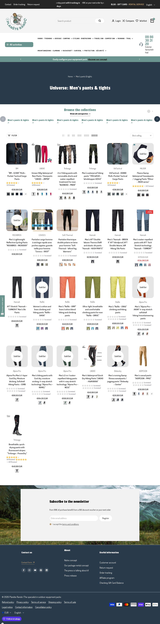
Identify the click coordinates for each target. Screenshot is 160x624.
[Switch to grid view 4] (79, 132)
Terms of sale (70, 601)
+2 (25, 191)
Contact (8, 3)
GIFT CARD (122, 3)
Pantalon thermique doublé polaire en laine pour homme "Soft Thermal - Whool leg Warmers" (67, 242)
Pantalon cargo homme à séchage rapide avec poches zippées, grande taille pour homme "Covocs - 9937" (42, 242)
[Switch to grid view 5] (87, 132)
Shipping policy (55, 601)
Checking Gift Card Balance (112, 582)
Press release (70, 575)
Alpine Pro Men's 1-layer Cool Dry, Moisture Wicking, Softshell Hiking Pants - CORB (16, 376)
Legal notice (7, 607)
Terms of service (38, 601)
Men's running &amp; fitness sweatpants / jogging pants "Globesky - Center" (117, 376)
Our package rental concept (76, 565)
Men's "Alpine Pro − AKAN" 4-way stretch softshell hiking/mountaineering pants (143, 309)
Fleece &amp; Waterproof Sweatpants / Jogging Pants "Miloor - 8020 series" (143, 174)
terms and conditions (70, 521)
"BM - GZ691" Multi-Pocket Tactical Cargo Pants (17, 172)
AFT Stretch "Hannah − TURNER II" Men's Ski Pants (17, 306)
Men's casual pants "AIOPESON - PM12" (143, 374)
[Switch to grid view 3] (74, 132)
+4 (126, 191)
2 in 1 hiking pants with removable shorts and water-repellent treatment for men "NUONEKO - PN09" (67, 175)
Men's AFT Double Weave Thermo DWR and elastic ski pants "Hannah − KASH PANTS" (92, 241)
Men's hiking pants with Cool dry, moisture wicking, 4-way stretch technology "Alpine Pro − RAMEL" (42, 378)
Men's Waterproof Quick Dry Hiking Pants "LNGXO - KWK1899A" (92, 375)
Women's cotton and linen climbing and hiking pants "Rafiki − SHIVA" (42, 308)
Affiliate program (107, 577)
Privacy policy (22, 601)
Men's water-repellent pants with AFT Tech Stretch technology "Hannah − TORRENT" (143, 241)
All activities (16, 41)
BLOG (113, 3)
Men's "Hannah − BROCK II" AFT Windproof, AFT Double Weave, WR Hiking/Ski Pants (118, 241)
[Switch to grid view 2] (68, 132)
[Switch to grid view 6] (94, 132)
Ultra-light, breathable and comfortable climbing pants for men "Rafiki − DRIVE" (92, 308)
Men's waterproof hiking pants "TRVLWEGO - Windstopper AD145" (92, 172)
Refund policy (8, 601)
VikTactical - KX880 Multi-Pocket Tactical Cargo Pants (117, 172)
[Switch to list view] (64, 132)
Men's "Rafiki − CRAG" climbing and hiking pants (118, 306)
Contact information (24, 607)
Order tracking (19, 3)
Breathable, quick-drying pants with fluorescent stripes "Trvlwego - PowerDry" (17, 445)
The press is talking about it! (76, 570)
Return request (34, 3)
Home (70, 73)
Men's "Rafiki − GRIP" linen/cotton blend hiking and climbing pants (67, 308)
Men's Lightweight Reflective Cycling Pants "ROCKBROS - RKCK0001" (17, 239)
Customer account (108, 562)
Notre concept (70, 560)
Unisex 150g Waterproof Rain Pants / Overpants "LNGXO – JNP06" (42, 172)
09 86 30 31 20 (149, 37)
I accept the (66, 521)
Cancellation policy (43, 607)
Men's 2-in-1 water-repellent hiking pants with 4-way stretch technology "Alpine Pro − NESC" (67, 378)
